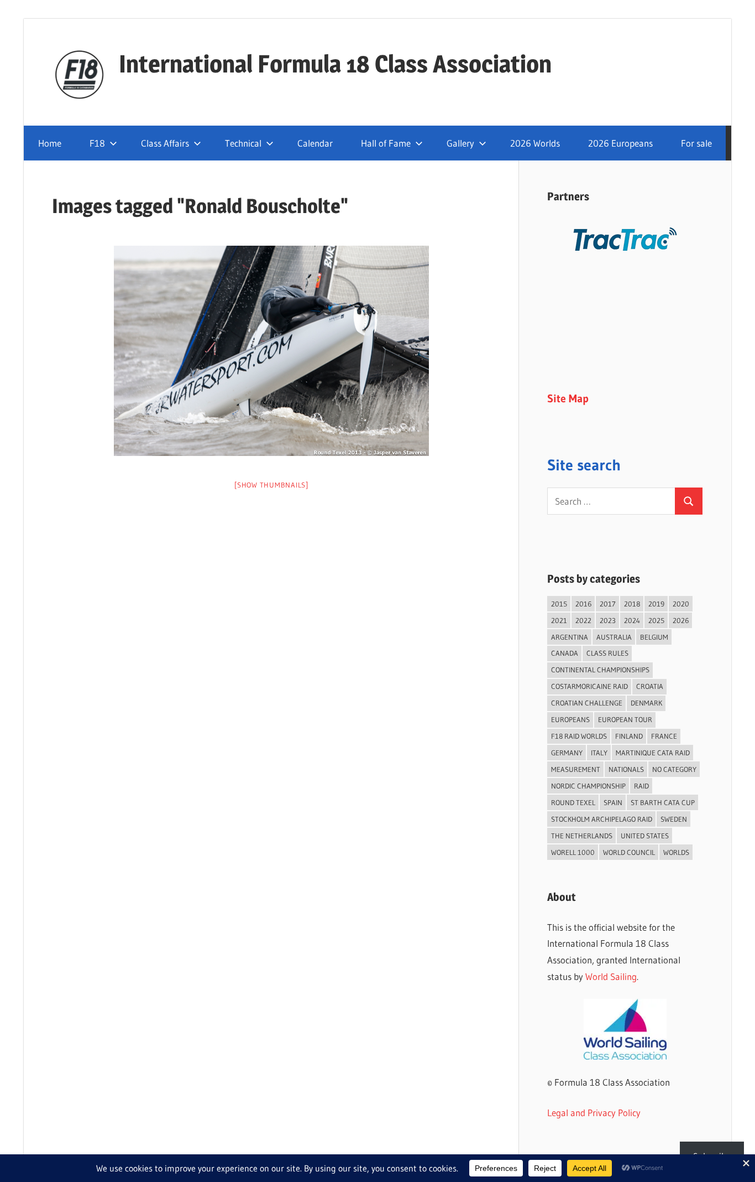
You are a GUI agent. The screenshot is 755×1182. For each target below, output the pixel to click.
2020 (681, 603)
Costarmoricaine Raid (589, 686)
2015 (559, 603)
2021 (559, 620)
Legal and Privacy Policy (594, 1112)
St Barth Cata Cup (663, 802)
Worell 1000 (573, 852)
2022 (583, 620)
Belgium (654, 637)
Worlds (676, 852)
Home (49, 143)
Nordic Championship (588, 785)
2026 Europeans (620, 143)
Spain (613, 802)
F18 (97, 143)
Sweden (673, 819)
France (664, 736)
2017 (608, 603)
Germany (567, 752)
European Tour (625, 719)
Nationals (626, 769)
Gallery (460, 143)
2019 (656, 603)
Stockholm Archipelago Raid (601, 819)
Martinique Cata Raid (653, 752)
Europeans (570, 719)
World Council (629, 852)
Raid (641, 785)
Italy (599, 752)
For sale (696, 143)
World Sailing (611, 976)
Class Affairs (165, 143)
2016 (583, 603)
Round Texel (573, 802)
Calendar (315, 143)
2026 (681, 620)
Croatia (649, 686)
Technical (243, 143)
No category (674, 769)
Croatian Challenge (586, 702)
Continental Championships (600, 669)
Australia (614, 637)
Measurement (575, 769)
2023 (608, 620)
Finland (629, 736)
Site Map (568, 398)
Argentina (569, 637)
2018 (632, 603)
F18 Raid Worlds (579, 736)
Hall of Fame (386, 143)
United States (645, 835)
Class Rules (607, 653)
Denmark (646, 702)
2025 (656, 620)
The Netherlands (581, 835)
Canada (564, 653)
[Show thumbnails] (271, 484)
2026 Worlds (535, 143)
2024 (632, 620)
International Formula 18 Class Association (335, 64)
